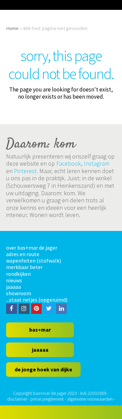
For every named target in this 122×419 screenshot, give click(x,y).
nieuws (14, 280)
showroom (18, 293)
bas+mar (40, 329)
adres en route (22, 254)
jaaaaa (13, 286)
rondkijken (18, 273)
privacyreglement (47, 399)
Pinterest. (26, 171)
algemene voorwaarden (90, 399)
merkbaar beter (24, 267)
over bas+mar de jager (31, 247)
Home (12, 28)
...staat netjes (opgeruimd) (36, 299)
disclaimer (17, 399)
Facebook (68, 163)
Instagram (96, 163)
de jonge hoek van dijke (43, 369)
